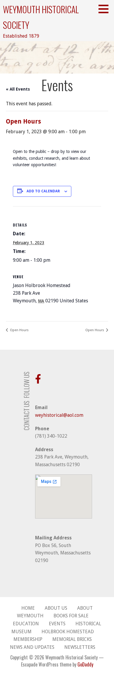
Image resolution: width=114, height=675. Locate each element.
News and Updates (32, 647)
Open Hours (19, 330)
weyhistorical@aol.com (59, 415)
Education (26, 623)
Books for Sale (71, 616)
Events (57, 623)
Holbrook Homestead (68, 631)
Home (28, 608)
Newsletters (79, 647)
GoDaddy (85, 664)
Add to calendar (43, 191)
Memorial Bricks (72, 639)
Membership (27, 639)
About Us (56, 608)
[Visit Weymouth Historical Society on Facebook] (38, 381)
